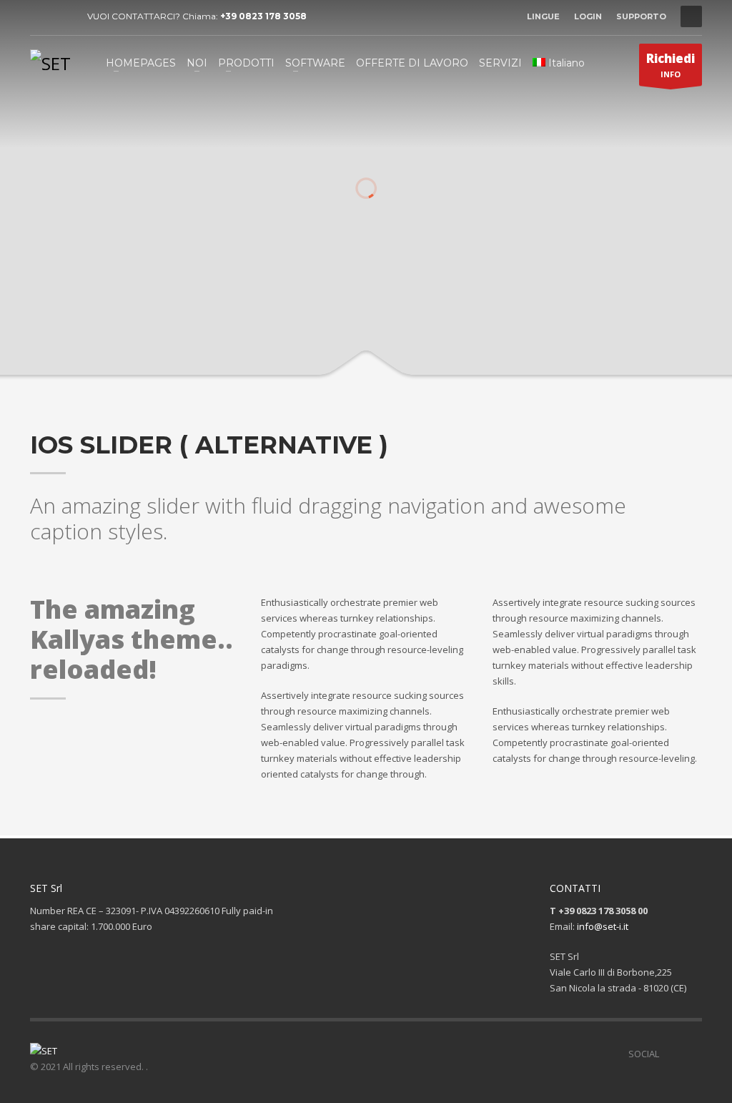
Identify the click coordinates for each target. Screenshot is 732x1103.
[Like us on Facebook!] (670, 1053)
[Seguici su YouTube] (691, 1053)
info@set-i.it (602, 926)
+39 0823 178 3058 (263, 16)
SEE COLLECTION (310, 345)
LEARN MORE (422, 345)
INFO (670, 64)
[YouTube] (62, 16)
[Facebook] (40, 16)
